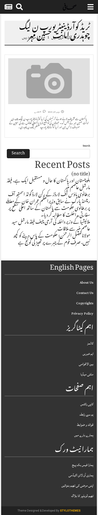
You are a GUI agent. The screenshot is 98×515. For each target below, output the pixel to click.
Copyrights (84, 303)
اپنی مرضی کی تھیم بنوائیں (77, 485)
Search (86, 146)
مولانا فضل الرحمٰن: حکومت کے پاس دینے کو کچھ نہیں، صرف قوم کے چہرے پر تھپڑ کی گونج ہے (51, 240)
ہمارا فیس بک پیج (82, 465)
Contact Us (84, 293)
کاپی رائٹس (86, 404)
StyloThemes (70, 510)
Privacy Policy (82, 313)
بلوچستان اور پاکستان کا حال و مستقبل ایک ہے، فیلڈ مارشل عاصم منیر (48, 185)
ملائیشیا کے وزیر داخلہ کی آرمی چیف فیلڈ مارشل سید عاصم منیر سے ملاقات (51, 226)
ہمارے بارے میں (83, 435)
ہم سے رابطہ (86, 414)
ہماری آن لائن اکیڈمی (81, 475)
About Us (86, 282)
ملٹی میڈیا (86, 374)
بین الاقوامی (86, 364)
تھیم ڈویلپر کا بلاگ (82, 496)
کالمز (90, 343)
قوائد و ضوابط (85, 424)
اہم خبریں (88, 353)
